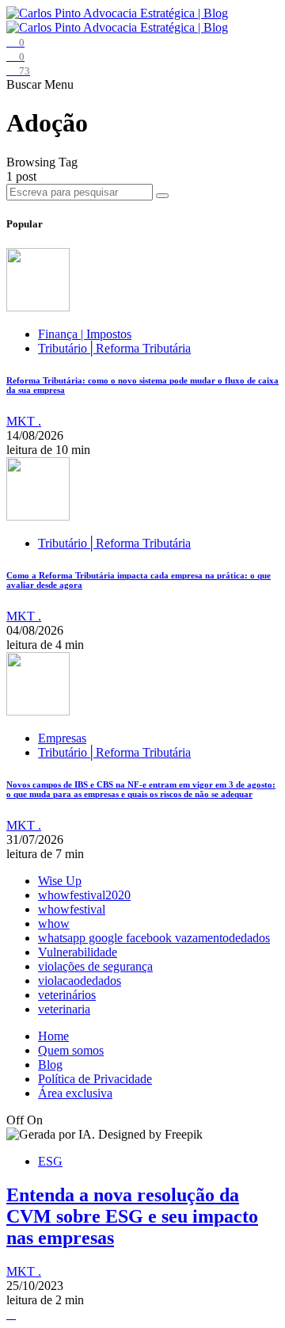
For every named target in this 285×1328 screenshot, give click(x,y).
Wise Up (60, 880)
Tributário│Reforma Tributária (114, 348)
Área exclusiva (75, 1093)
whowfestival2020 (84, 895)
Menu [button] (59, 84)
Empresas (62, 738)
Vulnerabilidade (77, 952)
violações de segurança (95, 966)
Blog (50, 1064)
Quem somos (71, 1050)
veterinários (67, 995)
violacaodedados (79, 980)
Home (53, 1036)
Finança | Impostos (84, 334)
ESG (50, 1161)
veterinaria (64, 1009)
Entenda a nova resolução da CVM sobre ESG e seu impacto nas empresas (132, 1216)
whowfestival (71, 909)
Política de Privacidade (95, 1079)
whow (54, 923)
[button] (25, 84)
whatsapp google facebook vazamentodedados (154, 937)
